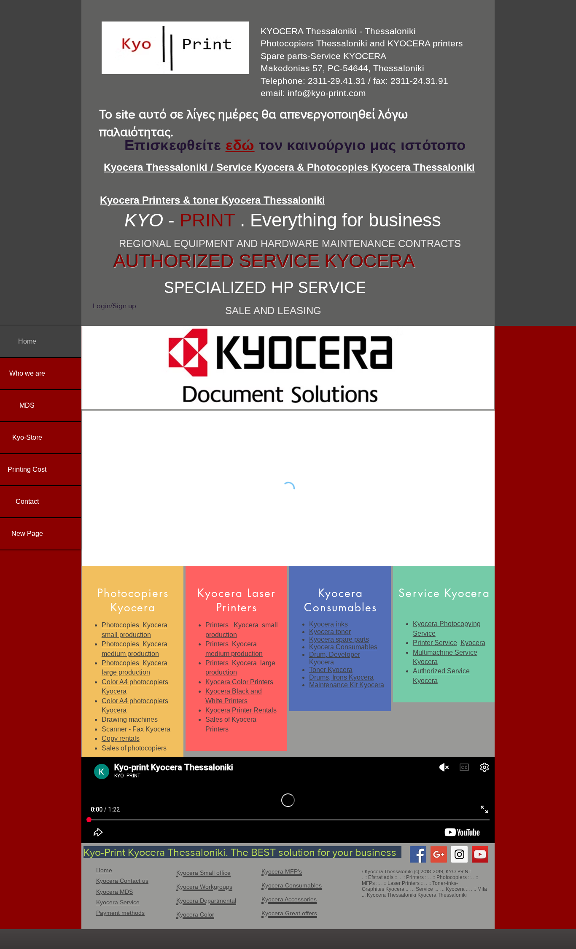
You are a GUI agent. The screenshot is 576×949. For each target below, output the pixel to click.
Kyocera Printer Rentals (241, 710)
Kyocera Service (118, 902)
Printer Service (435, 642)
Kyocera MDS (114, 891)
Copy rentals (121, 738)
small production (126, 634)
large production (126, 672)
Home (104, 870)
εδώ (240, 145)
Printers (217, 625)
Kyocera (155, 625)
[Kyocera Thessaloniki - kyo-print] (480, 854)
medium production (130, 653)
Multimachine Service (445, 652)
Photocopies (120, 625)
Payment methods (120, 912)
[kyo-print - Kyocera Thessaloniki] (418, 854)
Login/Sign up (114, 305)
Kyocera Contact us (122, 880)
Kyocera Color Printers (239, 682)
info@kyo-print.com (327, 93)
